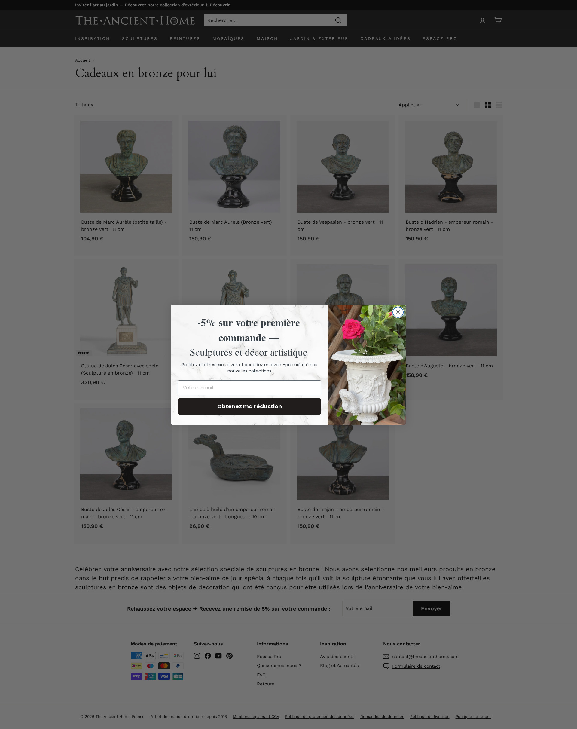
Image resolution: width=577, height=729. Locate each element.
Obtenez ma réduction (249, 406)
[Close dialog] (398, 312)
